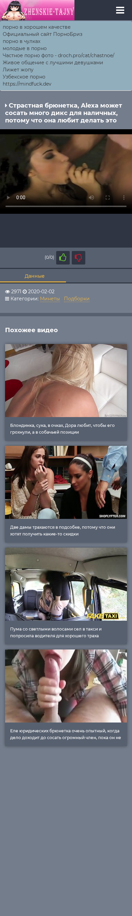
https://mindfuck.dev (27, 84)
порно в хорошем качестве (37, 27)
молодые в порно (25, 48)
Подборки (77, 299)
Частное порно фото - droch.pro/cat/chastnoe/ (58, 55)
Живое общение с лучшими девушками (53, 63)
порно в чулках (21, 41)
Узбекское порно (24, 77)
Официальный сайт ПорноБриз (42, 34)
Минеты (50, 299)
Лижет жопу (18, 70)
